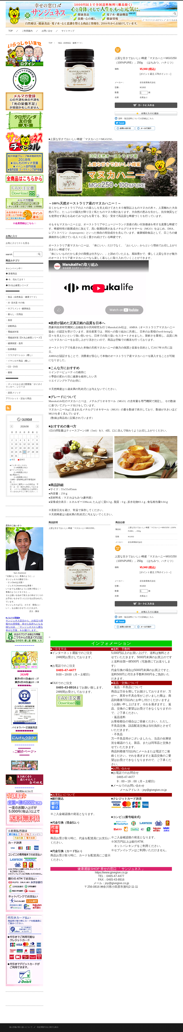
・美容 (9, 320)
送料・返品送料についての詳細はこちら (136, 118)
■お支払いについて (24, 791)
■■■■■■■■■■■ (12, 291)
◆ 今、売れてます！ (16, 279)
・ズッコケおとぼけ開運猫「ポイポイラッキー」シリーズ (24, 385)
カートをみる (172, 20)
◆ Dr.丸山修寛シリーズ (17, 285)
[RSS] (8, 408)
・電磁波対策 (12, 332)
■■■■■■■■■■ (12, 378)
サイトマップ (67, 31)
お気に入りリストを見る (17, 243)
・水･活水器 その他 (15, 302)
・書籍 (9, 372)
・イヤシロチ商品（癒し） (18, 361)
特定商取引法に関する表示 (47, 1027)
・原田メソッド (13, 393)
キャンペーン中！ (14, 268)
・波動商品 (11, 326)
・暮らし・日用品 (14, 314)
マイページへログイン (154, 20)
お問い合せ (47, 31)
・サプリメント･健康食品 (18, 308)
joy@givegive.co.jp (155, 789)
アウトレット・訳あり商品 (18, 398)
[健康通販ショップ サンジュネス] (15, 27)
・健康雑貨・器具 (14, 343)
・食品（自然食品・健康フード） (69, 43)
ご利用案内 (27, 31)
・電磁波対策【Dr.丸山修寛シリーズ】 (24, 337)
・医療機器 (11, 349)
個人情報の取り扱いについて (21, 1027)
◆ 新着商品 (11, 273)
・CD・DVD (12, 366)
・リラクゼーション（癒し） (20, 355)
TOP (10, 31)
